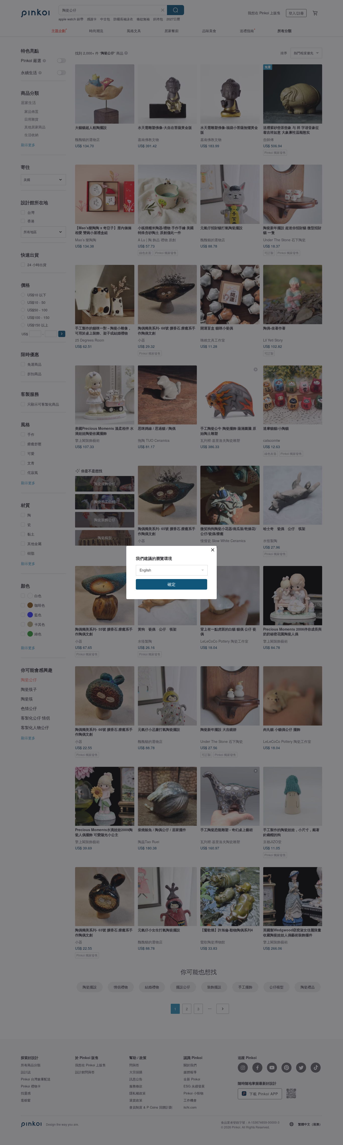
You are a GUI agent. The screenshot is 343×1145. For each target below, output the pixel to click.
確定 (171, 584)
